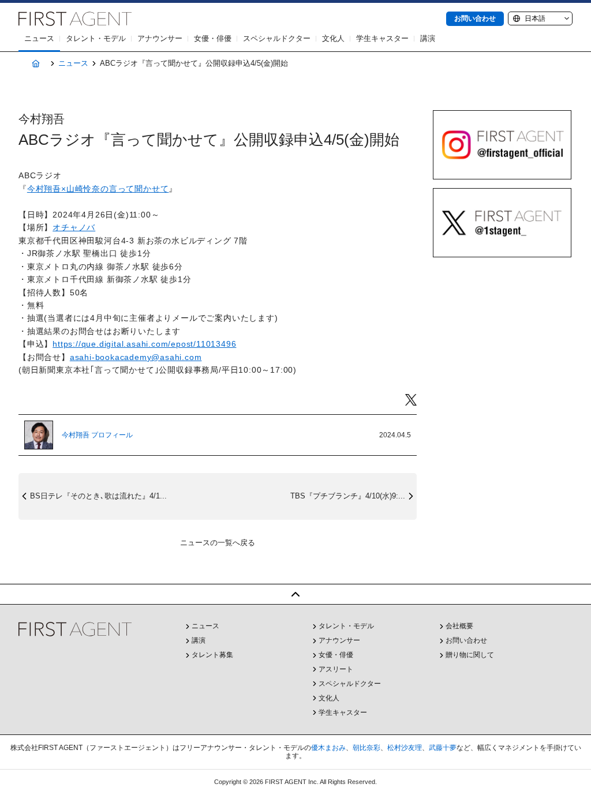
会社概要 (459, 626)
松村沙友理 (404, 748)
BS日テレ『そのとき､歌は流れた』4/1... (98, 496)
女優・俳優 (212, 38)
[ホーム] (35, 64)
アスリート (336, 669)
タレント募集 (212, 655)
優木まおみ (328, 748)
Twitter (411, 400)
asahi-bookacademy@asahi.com (136, 357)
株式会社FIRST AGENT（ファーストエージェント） (75, 19)
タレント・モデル (96, 38)
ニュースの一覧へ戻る (217, 542)
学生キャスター (382, 38)
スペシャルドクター (277, 38)
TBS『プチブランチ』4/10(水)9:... (347, 496)
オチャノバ (74, 227)
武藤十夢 (443, 748)
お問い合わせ (475, 18)
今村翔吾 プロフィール (97, 435)
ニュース (39, 38)
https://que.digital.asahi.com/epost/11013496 (144, 343)
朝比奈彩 (366, 748)
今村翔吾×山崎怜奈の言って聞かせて (98, 188)
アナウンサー (159, 38)
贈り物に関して (470, 655)
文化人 (333, 38)
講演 (427, 38)
